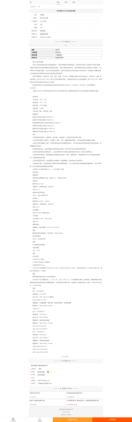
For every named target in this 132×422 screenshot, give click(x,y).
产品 (58, 2)
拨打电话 (73, 420)
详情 (65, 2)
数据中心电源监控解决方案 (37, 400)
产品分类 (13, 421)
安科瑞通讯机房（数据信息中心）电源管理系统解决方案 (83, 400)
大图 (73, 2)
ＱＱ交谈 (39, 421)
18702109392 (41, 374)
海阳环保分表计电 (35, 393)
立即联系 (112, 420)
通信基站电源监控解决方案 (74, 393)
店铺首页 (33, 6)
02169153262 (41, 372)
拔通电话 (48, 372)
